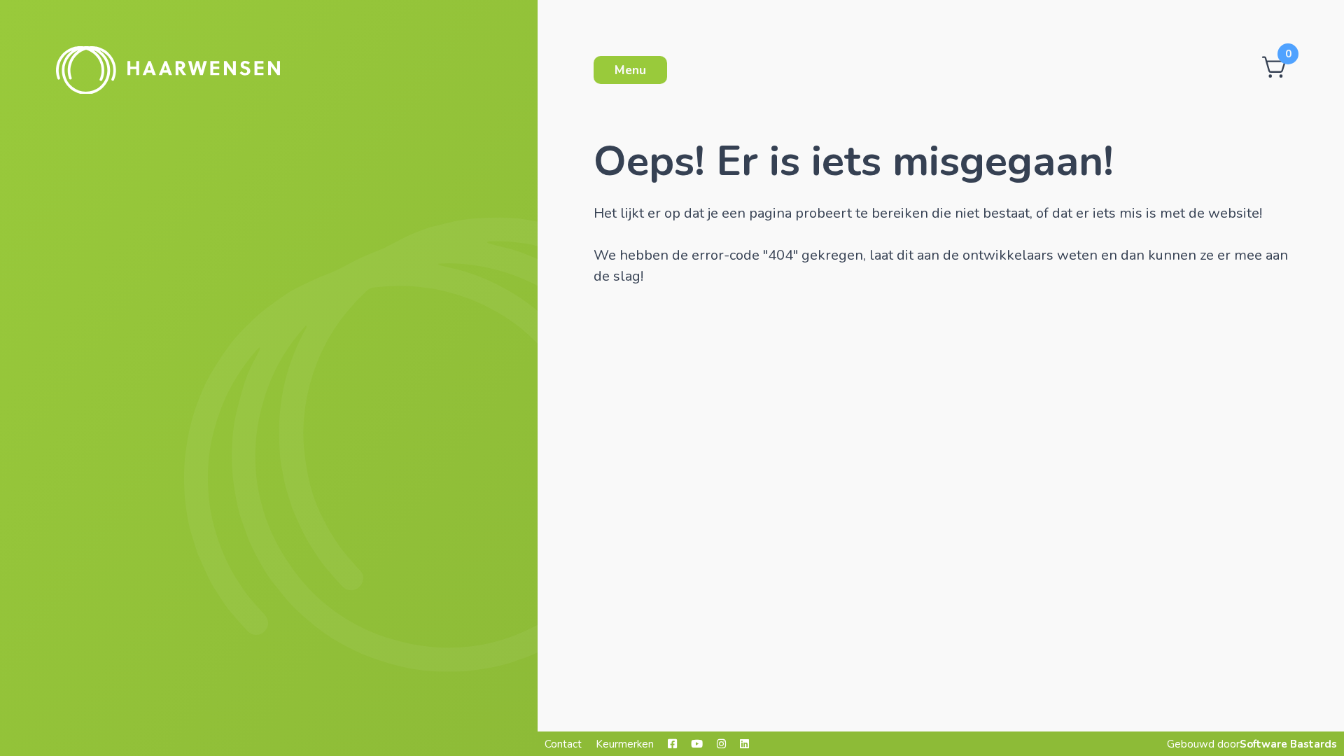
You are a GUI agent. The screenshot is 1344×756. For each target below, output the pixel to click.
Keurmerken (625, 744)
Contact (563, 744)
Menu (630, 70)
